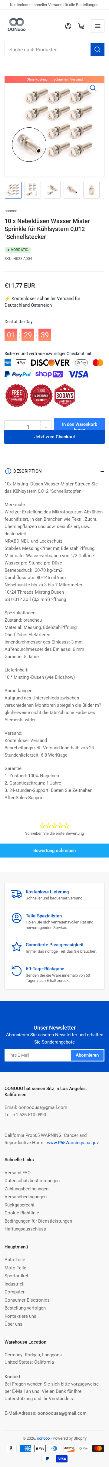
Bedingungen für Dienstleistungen (38, 1221)
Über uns (13, 1324)
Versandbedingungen (26, 1196)
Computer (15, 1292)
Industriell (15, 1284)
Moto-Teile (15, 1268)
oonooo (11, 211)
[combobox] (54, 49)
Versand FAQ (18, 1172)
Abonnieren (87, 1055)
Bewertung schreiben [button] (54, 850)
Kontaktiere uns (20, 1316)
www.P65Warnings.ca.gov (73, 1142)
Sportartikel (16, 1276)
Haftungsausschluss (25, 1229)
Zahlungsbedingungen (26, 1189)
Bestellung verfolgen (25, 1308)
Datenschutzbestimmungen (32, 1180)
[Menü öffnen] (97, 26)
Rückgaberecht (20, 1205)
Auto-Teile (15, 1259)
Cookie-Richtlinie (22, 1213)
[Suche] (97, 49)
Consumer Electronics (27, 1300)
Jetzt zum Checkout (54, 445)
